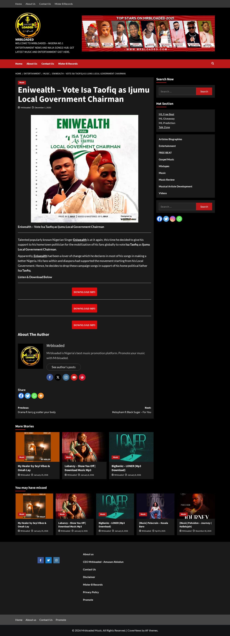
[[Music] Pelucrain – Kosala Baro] (155, 506)
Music (21, 82)
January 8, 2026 (87, 475)
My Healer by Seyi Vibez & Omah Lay (34, 468)
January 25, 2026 (41, 475)
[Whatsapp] (34, 396)
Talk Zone (164, 127)
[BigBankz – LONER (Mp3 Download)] (131, 447)
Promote (88, 599)
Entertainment (167, 145)
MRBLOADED (24, 39)
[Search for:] (177, 91)
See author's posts (64, 367)
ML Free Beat (166, 114)
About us (88, 554)
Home (18, 3)
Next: (131, 410)
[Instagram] (173, 219)
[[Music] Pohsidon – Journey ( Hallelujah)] (196, 506)
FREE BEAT (165, 152)
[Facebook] (21, 396)
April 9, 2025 (160, 531)
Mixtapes (164, 166)
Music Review (167, 179)
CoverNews (134, 630)
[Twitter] (28, 396)
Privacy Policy (91, 592)
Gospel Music (166, 159)
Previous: (37, 410)
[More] (41, 396)
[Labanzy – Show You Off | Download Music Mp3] (84, 447)
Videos (163, 193)
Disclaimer (89, 576)
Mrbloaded (26, 107)
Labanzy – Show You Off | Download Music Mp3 (80, 468)
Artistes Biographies (170, 139)
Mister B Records (64, 3)
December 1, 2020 (43, 107)
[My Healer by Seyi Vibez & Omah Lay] (37, 447)
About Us (30, 3)
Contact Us (45, 3)
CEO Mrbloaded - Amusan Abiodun (103, 561)
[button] (213, 64)
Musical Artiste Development (175, 186)
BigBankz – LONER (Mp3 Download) (126, 468)
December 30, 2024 (203, 531)
